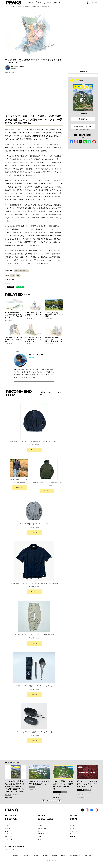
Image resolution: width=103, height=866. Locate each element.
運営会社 (36, 855)
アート (12, 275)
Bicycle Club (41, 831)
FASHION (80, 792)
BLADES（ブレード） (43, 834)
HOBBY (74, 815)
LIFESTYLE (11, 819)
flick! (71, 834)
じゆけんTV (8, 836)
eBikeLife (72, 836)
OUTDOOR (16, 794)
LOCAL (73, 819)
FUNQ (6, 826)
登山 (18, 275)
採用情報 (54, 855)
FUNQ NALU (8, 834)
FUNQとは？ (15, 855)
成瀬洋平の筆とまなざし (21, 270)
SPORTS (80, 794)
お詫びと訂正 (87, 855)
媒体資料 (45, 855)
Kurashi (11, 850)
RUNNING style (74, 831)
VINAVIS (7, 828)
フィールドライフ (42, 828)
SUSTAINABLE (45, 819)
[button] (43, 800)
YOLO (6, 850)
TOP (6, 6)
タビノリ (40, 839)
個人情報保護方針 (75, 855)
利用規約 (63, 855)
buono (39, 836)
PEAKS (11, 6)
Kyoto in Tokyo (9, 839)
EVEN (6, 831)
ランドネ (40, 826)
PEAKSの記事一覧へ (82, 71)
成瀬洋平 (31, 357)
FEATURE (56, 792)
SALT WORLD (73, 828)
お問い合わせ (26, 855)
